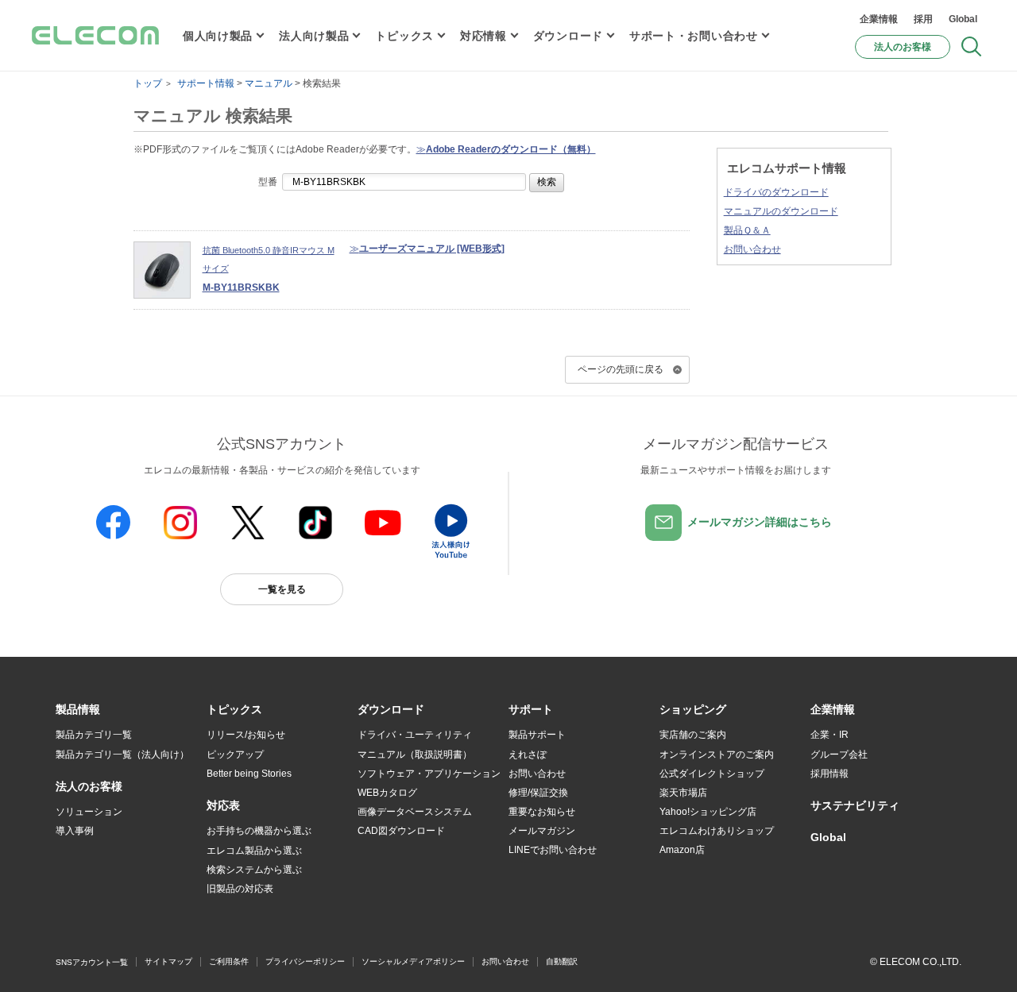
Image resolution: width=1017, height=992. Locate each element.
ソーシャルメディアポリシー (413, 961)
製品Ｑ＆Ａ (747, 230)
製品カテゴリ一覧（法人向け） (122, 754)
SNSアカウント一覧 (92, 962)
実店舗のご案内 (692, 734)
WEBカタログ (387, 792)
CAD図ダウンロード (401, 830)
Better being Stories (249, 773)
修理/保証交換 (538, 792)
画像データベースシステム (415, 811)
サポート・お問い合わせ (693, 35)
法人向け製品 (314, 35)
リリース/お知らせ (246, 734)
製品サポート (537, 734)
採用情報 (829, 773)
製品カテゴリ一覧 (94, 734)
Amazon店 (682, 849)
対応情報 (483, 35)
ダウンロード (568, 35)
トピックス (404, 35)
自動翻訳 (562, 961)
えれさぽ (527, 754)
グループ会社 (839, 754)
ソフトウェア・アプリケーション (429, 773)
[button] (234, 710)
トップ (147, 83)
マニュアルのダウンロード (781, 211)
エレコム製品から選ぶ (254, 850)
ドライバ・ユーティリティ (415, 734)
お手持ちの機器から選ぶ (259, 830)
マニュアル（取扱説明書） (415, 754)
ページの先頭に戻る (620, 369)
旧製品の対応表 (240, 888)
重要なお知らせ (541, 811)
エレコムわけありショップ (716, 830)
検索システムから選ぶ (254, 869)
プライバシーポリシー (305, 961)
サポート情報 (205, 83)
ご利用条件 (229, 961)
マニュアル (268, 83)
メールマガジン (541, 830)
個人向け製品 (218, 35)
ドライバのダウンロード (776, 192)
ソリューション (89, 811)
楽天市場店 (683, 792)
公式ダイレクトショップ (711, 773)
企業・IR (829, 734)
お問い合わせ (752, 249)
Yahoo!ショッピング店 (707, 811)
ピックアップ (235, 754)
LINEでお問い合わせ (552, 849)
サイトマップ (168, 961)
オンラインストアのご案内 (716, 754)
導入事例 (75, 830)
